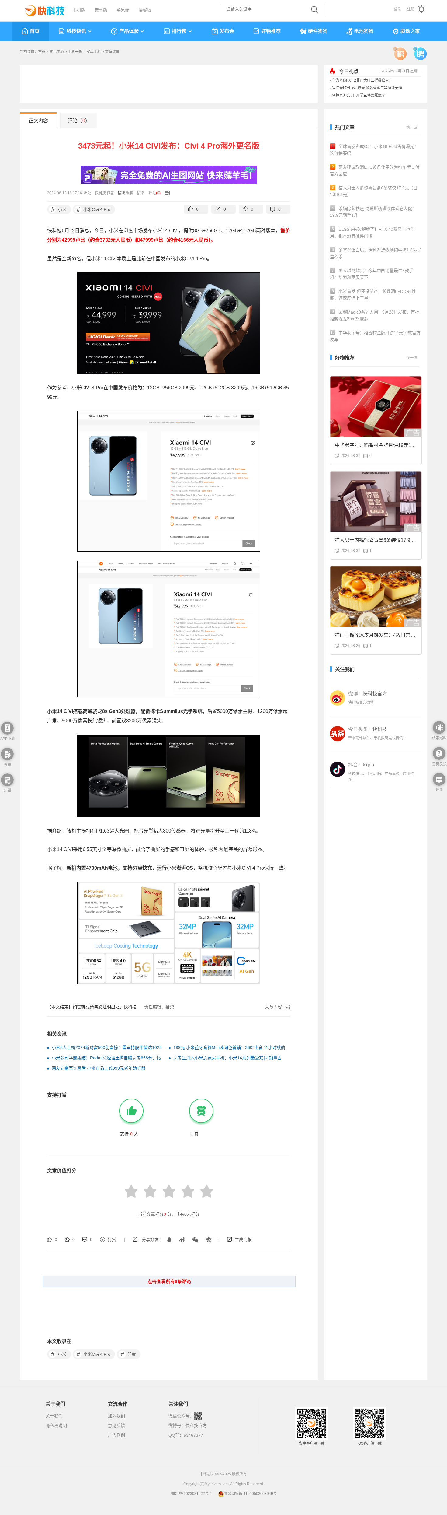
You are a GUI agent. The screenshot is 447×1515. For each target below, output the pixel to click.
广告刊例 (116, 1435)
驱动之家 (410, 31)
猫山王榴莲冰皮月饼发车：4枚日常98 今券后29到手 (375, 637)
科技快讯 (76, 31)
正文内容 (38, 120)
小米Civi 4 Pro (94, 209)
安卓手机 (93, 52)
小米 (59, 209)
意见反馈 (116, 1425)
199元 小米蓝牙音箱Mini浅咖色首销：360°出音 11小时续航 (229, 1047)
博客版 (144, 9)
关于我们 (54, 1415)
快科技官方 (196, 1425)
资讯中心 (56, 52)
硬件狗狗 (317, 31)
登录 (397, 9)
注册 (410, 9)
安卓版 (101, 9)
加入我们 (116, 1415)
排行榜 (179, 31)
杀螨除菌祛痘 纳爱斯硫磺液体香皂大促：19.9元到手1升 (373, 212)
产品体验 (129, 31)
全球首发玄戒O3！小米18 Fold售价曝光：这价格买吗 (374, 150)
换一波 (411, 127)
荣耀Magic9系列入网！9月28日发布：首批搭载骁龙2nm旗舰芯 (374, 315)
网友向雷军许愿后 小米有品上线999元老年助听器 (98, 1068)
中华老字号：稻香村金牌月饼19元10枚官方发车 (375, 336)
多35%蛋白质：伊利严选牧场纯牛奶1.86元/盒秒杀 (375, 253)
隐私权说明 (56, 1425)
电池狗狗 (363, 31)
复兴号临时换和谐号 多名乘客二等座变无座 (367, 88)
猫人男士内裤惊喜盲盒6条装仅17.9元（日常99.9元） (374, 191)
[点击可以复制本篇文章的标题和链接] (166, 193)
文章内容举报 (277, 1007)
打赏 (112, 1239)
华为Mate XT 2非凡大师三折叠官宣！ (362, 80)
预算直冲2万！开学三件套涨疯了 (358, 95)
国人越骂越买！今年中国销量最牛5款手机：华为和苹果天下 (371, 274)
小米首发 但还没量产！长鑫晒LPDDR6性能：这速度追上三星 (373, 294)
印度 (128, 1354)
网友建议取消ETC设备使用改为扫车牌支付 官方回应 (374, 170)
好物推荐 (271, 31)
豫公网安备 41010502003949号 (250, 1494)
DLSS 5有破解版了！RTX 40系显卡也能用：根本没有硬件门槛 (372, 232)
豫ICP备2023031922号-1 (191, 1494)
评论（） (79, 120)
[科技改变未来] (40, 9)
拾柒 (121, 193)
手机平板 (75, 52)
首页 (35, 31)
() (158, 193)
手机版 (79, 9)
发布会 (227, 31)
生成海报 (243, 1239)
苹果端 (122, 9)
